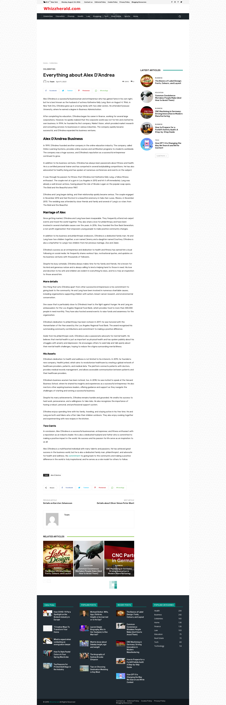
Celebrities (53, 63)
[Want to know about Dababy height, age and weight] (84, 643)
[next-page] (49, 581)
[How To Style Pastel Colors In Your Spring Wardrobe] (47, 653)
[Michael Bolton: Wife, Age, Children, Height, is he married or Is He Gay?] (84, 613)
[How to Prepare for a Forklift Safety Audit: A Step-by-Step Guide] (146, 128)
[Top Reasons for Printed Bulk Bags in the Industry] (47, 666)
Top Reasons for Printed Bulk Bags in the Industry (62, 666)
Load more (161, 156)
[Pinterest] (178, 2)
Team (52, 81)
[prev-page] (44, 581)
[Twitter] (181, 2)
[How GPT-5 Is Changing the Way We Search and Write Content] (146, 144)
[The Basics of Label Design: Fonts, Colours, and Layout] (58, 559)
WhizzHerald (54, 702)
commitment (74, 456)
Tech (157, 140)
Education (88, 565)
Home (45, 63)
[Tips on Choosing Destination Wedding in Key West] (84, 668)
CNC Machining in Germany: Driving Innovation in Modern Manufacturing (119, 571)
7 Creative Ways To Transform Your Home (62, 629)
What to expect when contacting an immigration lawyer (62, 642)
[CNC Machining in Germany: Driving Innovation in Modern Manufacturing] (119, 559)
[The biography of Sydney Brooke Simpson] (84, 656)
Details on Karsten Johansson (57, 503)
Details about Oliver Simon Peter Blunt (115, 503)
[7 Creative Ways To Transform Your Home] (47, 628)
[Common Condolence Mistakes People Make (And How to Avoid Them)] (89, 559)
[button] (180, 16)
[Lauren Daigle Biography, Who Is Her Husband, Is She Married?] (84, 628)
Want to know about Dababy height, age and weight (98, 644)
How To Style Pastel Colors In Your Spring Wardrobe (62, 654)
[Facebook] (171, 2)
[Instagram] (175, 2)
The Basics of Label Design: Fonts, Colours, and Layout (58, 572)
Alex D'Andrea (56, 475)
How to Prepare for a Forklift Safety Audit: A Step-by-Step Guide (166, 129)
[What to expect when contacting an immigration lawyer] (47, 641)
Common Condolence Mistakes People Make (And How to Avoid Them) (89, 571)
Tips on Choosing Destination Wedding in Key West (99, 669)
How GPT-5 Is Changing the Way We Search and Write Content (168, 145)
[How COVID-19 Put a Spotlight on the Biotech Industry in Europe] (47, 613)
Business (58, 568)
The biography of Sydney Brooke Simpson (97, 657)
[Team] (45, 81)
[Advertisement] (113, 39)
